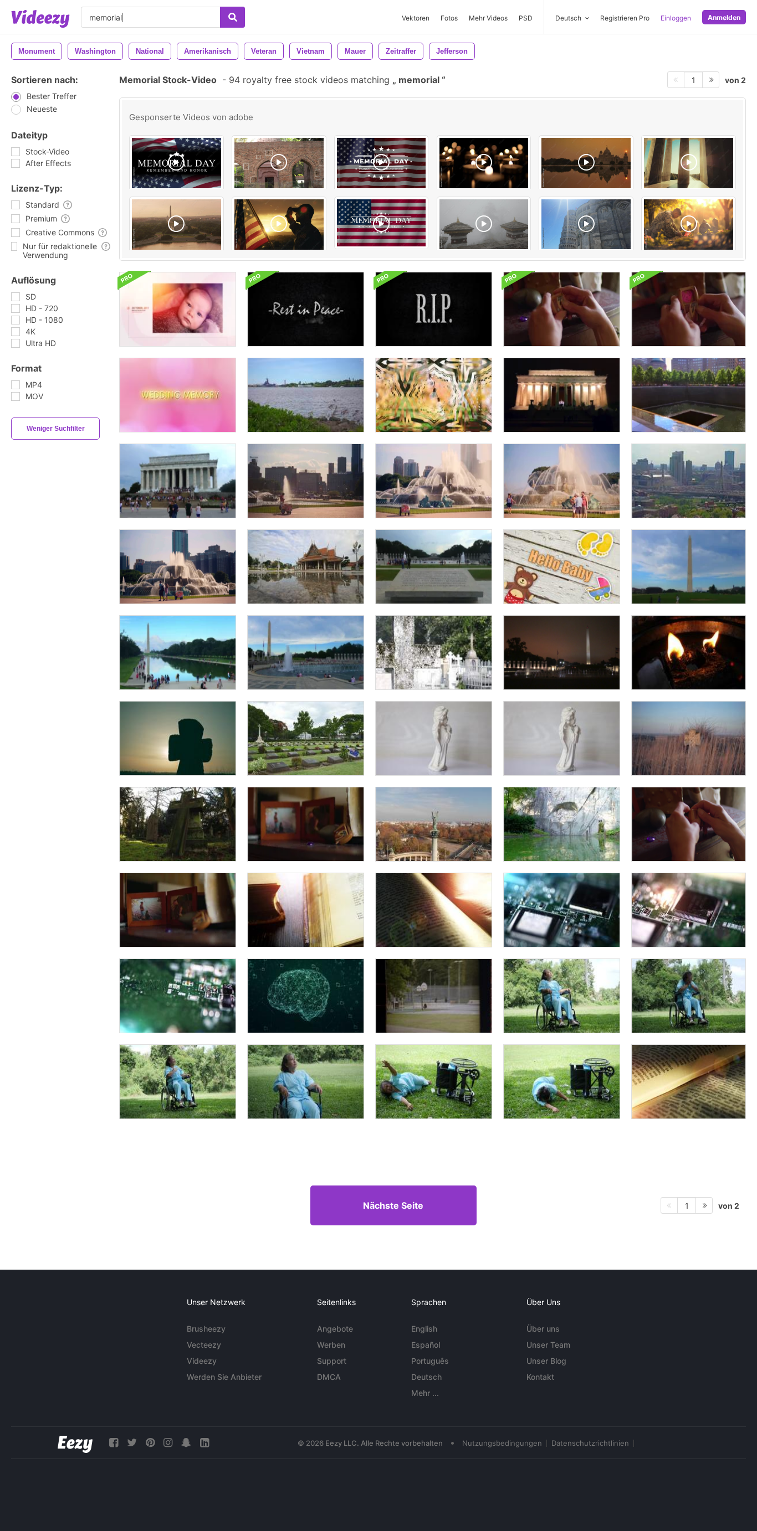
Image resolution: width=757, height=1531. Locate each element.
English (424, 1328)
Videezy (202, 1360)
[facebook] (113, 1442)
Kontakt (540, 1376)
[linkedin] (204, 1442)
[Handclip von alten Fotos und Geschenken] (177, 910)
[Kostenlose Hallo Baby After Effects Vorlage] (561, 566)
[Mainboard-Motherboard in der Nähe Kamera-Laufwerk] (561, 910)
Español (425, 1344)
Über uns (543, 1328)
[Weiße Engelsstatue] (433, 738)
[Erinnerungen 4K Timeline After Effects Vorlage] (177, 309)
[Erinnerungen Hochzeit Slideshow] (433, 395)
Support (331, 1360)
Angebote (335, 1328)
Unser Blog (546, 1360)
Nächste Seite (393, 1205)
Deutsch (426, 1376)
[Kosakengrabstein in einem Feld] (688, 738)
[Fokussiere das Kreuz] (433, 652)
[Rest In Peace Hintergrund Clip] (305, 309)
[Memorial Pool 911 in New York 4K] (688, 395)
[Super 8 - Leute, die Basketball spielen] (433, 995)
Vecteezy (204, 1344)
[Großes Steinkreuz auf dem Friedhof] (177, 824)
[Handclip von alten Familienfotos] (305, 824)
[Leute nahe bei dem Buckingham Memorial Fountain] (305, 481)
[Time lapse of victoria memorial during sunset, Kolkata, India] (586, 163)
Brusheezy (206, 1328)
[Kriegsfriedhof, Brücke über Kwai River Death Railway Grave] (305, 738)
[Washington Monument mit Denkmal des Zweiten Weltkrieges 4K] (305, 652)
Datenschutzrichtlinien (590, 1443)
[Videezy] (40, 19)
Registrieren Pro (624, 18)
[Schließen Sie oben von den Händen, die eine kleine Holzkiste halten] (688, 309)
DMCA (329, 1376)
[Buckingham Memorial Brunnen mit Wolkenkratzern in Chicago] (433, 481)
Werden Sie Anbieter (224, 1376)
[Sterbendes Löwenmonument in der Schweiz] (561, 824)
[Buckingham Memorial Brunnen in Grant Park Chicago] (561, 481)
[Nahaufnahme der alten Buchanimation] (305, 910)
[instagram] (167, 1442)
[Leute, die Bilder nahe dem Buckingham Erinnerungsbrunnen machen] (177, 566)
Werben (331, 1344)
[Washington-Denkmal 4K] (688, 566)
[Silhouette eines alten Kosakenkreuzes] (177, 738)
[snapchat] (186, 1442)
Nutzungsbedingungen (502, 1443)
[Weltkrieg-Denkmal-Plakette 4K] (433, 566)
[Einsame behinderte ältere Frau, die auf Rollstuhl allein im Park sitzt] (561, 995)
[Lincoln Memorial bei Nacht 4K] (561, 395)
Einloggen (676, 18)
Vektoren (415, 18)
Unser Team (548, 1344)
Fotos (449, 18)
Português (430, 1360)
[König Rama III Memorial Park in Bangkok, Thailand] (305, 566)
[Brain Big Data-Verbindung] (305, 995)
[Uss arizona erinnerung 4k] (305, 395)
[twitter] (132, 1442)
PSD (526, 18)
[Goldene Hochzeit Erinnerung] (177, 395)
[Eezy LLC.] (75, 1442)
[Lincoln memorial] (688, 163)
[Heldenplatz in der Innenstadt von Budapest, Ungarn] (433, 824)
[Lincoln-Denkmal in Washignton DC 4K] (177, 481)
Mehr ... (425, 1393)
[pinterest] (150, 1442)
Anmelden (724, 17)
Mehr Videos (488, 18)
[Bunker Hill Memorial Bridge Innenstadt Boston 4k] (688, 481)
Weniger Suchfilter (56, 428)
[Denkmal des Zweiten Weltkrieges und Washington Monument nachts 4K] (561, 652)
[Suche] (232, 17)
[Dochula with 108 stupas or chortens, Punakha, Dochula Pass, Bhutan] (484, 224)
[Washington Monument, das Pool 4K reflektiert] (177, 652)
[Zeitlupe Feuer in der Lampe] (688, 652)
